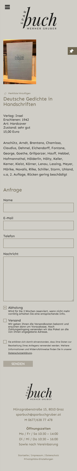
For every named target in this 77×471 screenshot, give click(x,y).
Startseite (23, 455)
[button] (19, 93)
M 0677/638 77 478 (38, 420)
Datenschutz (52, 455)
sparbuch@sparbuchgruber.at (38, 414)
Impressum (37, 455)
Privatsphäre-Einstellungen (38, 459)
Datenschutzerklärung (20, 353)
